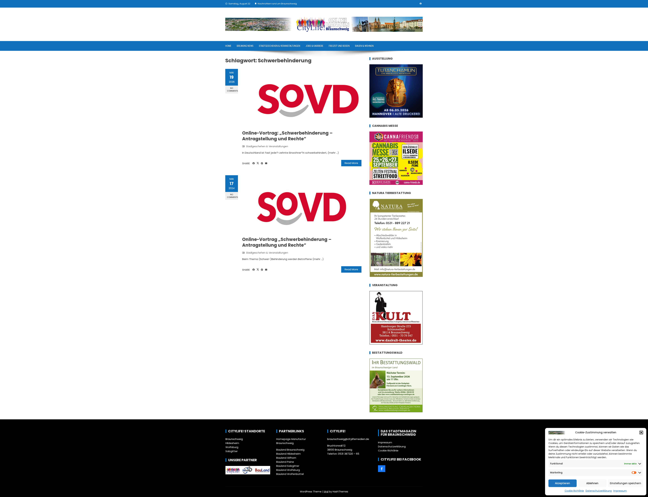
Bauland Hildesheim (288, 453)
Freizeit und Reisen (339, 45)
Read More (351, 163)
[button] (641, 432)
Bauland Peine (285, 462)
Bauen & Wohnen (364, 45)
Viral (325, 491)
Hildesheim (232, 443)
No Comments (232, 89)
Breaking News (245, 45)
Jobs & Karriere (314, 45)
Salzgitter (231, 451)
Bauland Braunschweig (290, 449)
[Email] (266, 163)
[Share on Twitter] (258, 163)
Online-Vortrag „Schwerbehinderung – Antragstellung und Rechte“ (286, 242)
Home (228, 45)
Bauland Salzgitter (287, 466)
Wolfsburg (231, 447)
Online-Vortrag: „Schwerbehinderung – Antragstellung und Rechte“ (287, 136)
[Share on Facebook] (253, 163)
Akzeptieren (562, 483)
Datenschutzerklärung (599, 490)
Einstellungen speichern (625, 483)
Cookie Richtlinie (574, 490)
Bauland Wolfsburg (288, 470)
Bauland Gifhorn (286, 458)
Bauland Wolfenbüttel (290, 474)
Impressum (620, 490)
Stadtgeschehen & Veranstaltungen (279, 45)
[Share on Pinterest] (262, 163)
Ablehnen (592, 483)
